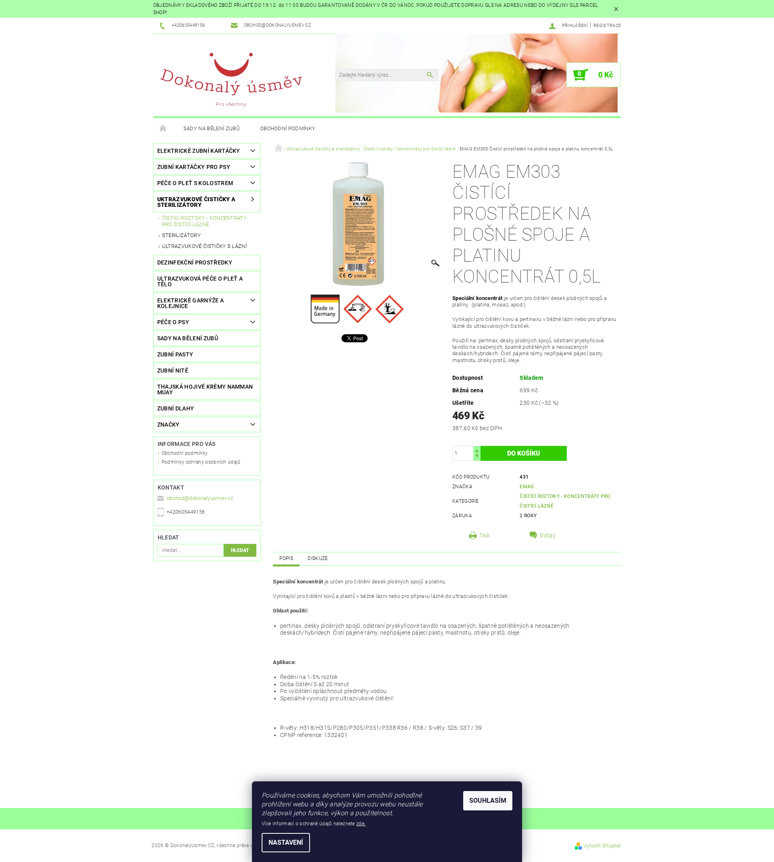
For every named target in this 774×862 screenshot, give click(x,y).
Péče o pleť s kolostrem (195, 183)
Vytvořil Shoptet (602, 846)
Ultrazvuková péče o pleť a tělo (200, 281)
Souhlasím (487, 800)
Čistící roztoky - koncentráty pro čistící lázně (204, 221)
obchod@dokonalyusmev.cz (199, 498)
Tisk (484, 535)
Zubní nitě (172, 370)
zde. (361, 824)
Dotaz (548, 535)
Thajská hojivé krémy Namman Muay (205, 389)
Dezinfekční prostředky (194, 262)
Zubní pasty (175, 354)
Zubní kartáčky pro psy (193, 167)
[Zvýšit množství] (477, 450)
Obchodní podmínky (287, 128)
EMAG (527, 486)
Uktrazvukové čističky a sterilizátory (196, 202)
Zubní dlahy (175, 408)
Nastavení (285, 842)
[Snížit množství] (477, 457)
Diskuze (318, 558)
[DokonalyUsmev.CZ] (231, 79)
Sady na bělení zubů (211, 128)
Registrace (607, 25)
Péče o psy (173, 322)
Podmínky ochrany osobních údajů (201, 462)
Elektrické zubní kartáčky (198, 151)
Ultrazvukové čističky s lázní (204, 246)
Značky (168, 424)
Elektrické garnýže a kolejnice (190, 303)
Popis (286, 558)
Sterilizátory (181, 235)
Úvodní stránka (163, 128)
